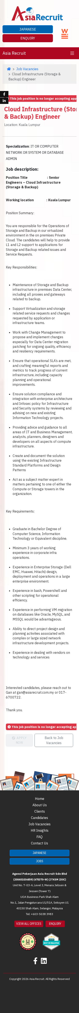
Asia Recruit (14, 53)
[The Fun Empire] (51, 938)
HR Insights (39, 830)
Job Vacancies (27, 69)
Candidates (39, 818)
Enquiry (27, 38)
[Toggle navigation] (72, 53)
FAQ (39, 837)
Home (39, 798)
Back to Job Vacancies (54, 740)
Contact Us (39, 843)
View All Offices (28, 924)
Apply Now (21, 740)
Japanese (27, 29)
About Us (39, 805)
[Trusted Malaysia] (27, 938)
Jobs (39, 861)
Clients (39, 811)
